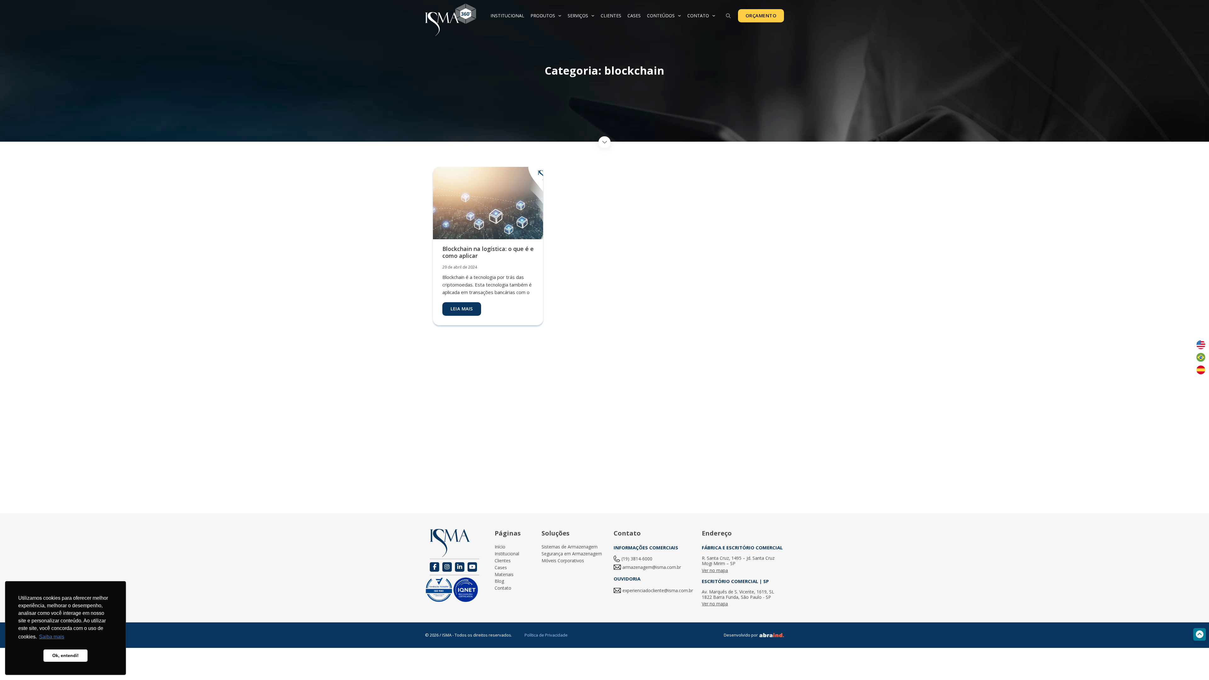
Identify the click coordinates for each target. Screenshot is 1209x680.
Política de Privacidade (546, 635)
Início (500, 547)
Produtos (543, 16)
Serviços (578, 16)
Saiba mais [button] (51, 636)
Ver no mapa (715, 570)
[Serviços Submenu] (592, 15)
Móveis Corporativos (563, 561)
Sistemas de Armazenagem (570, 547)
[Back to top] (1199, 634)
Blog (499, 581)
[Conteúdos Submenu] (679, 15)
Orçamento (761, 15)
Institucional (507, 16)
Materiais (504, 574)
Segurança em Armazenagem (572, 554)
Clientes (611, 16)
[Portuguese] (1200, 357)
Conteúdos (661, 16)
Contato (698, 16)
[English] (1200, 344)
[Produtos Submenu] (559, 15)
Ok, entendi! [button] (65, 655)
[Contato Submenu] (713, 15)
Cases (634, 16)
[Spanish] (1200, 370)
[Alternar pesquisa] (728, 16)
